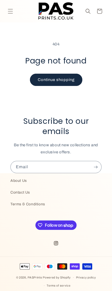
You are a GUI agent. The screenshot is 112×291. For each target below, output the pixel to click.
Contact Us (20, 192)
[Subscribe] (95, 167)
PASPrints (35, 277)
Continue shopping (56, 80)
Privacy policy (86, 277)
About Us (18, 181)
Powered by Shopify (57, 277)
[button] (10, 11)
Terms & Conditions (27, 204)
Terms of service (58, 285)
